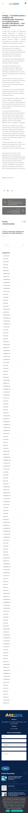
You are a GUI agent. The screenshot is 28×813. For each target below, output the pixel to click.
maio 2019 (5, 513)
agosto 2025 (6, 291)
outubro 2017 (6, 569)
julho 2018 (5, 543)
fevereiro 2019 (6, 522)
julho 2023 (5, 365)
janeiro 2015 (6, 667)
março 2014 (6, 697)
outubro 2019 (6, 498)
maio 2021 (5, 442)
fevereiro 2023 (6, 380)
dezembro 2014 (6, 670)
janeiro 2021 (6, 454)
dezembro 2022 (6, 386)
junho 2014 (5, 688)
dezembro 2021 (6, 421)
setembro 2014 (6, 679)
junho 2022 (5, 403)
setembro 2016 (6, 608)
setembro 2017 (6, 572)
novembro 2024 (6, 318)
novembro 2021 (6, 424)
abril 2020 (5, 480)
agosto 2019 (6, 504)
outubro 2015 (6, 640)
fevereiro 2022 (6, 415)
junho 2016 (5, 617)
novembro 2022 (6, 389)
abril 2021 (5, 445)
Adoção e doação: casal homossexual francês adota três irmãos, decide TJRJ (13, 212)
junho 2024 (5, 332)
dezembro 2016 (6, 599)
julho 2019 (5, 507)
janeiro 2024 (6, 347)
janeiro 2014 (6, 703)
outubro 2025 (6, 285)
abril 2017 (5, 587)
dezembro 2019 (6, 492)
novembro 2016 (6, 602)
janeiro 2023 (6, 383)
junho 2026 (5, 261)
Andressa (4, 29)
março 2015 (6, 661)
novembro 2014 (6, 673)
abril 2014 (5, 694)
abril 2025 (5, 303)
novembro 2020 (6, 460)
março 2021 (6, 448)
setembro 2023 (6, 359)
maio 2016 (5, 620)
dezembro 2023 (6, 350)
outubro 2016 (6, 605)
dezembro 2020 (6, 457)
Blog (3, 13)
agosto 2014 (6, 682)
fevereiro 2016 (6, 629)
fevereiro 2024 (6, 344)
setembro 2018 (6, 537)
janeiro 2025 (6, 312)
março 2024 (6, 341)
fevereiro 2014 (6, 700)
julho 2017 (5, 578)
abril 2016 (5, 623)
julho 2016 (5, 614)
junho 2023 (5, 368)
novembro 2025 (6, 282)
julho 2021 (5, 436)
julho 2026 (5, 258)
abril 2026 (5, 267)
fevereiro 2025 (6, 309)
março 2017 (6, 590)
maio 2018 (5, 549)
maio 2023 (5, 371)
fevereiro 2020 (6, 486)
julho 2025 (5, 294)
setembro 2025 (6, 288)
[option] (14, 232)
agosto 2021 (6, 433)
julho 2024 (5, 329)
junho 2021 (5, 439)
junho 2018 (5, 546)
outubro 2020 (6, 463)
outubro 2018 (6, 534)
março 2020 (6, 483)
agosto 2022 (6, 398)
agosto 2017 (6, 575)
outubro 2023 (6, 356)
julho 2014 (5, 685)
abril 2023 (5, 374)
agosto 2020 (6, 469)
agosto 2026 (6, 255)
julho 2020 (5, 472)
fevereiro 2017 (6, 593)
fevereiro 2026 (6, 273)
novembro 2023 (6, 353)
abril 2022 (5, 409)
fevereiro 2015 (6, 664)
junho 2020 (5, 474)
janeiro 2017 (6, 596)
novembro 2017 (6, 566)
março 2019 (6, 519)
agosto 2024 (6, 326)
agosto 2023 (6, 362)
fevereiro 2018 (6, 557)
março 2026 (6, 270)
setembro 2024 (6, 323)
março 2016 (6, 626)
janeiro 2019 (6, 525)
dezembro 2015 (6, 634)
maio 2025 (5, 300)
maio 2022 (5, 406)
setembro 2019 (6, 501)
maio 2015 (5, 655)
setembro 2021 (6, 430)
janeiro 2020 (6, 489)
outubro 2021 (6, 427)
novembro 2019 (6, 495)
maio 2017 (5, 584)
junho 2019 (5, 510)
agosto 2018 (6, 540)
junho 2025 (5, 297)
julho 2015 (5, 649)
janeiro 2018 (6, 560)
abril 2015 (5, 658)
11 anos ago (8, 29)
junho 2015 (5, 652)
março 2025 (6, 306)
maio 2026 (5, 264)
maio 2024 (5, 335)
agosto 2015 (6, 646)
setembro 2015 (6, 643)
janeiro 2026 (6, 276)
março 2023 (6, 377)
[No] (26, 804)
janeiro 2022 (6, 418)
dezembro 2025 (6, 279)
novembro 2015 (6, 637)
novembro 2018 (6, 531)
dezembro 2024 (6, 315)
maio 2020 (5, 477)
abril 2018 (5, 551)
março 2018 (6, 554)
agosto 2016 (6, 611)
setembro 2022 (6, 395)
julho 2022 (5, 400)
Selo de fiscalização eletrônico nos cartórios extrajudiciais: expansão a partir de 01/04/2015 (15, 203)
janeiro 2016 (6, 631)
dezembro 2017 (6, 563)
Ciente (7, 810)
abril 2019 (5, 516)
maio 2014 (5, 691)
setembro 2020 (6, 466)
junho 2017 (5, 581)
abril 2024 (5, 338)
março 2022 (6, 412)
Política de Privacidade (17, 810)
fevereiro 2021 (6, 451)
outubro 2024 (6, 321)
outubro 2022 (6, 392)
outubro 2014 (6, 676)
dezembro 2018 (6, 528)
